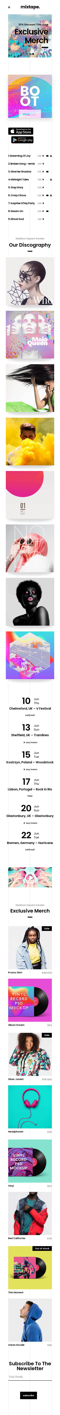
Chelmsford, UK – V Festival (30, 708)
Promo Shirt (15, 972)
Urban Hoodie (16, 1345)
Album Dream (16, 1025)
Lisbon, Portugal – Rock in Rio (30, 789)
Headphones (15, 1131)
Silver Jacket (16, 1079)
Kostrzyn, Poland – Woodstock (30, 762)
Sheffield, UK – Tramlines (30, 735)
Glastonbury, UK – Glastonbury (30, 816)
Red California (16, 1238)
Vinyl (11, 1185)
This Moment (15, 1292)
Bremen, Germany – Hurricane (30, 843)
